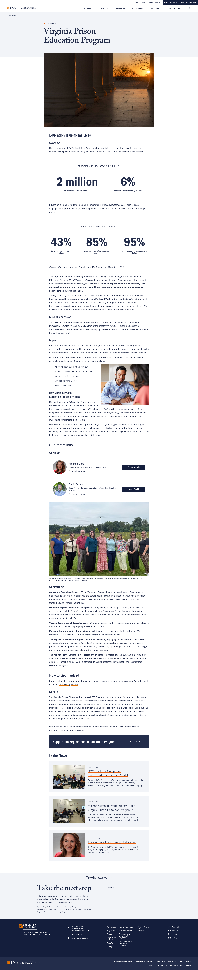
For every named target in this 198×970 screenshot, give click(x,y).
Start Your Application (188, 2)
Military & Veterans (126, 930)
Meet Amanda (133, 467)
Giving (109, 946)
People (109, 934)
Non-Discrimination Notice (123, 961)
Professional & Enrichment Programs (124, 936)
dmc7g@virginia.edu (78, 494)
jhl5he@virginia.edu (78, 730)
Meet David (134, 489)
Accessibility (160, 961)
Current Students (154, 2)
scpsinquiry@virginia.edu (79, 938)
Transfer (110, 943)
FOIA (181, 961)
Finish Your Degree (170, 2)
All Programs (174, 8)
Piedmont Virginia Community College (114, 299)
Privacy (188, 961)
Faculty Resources (126, 927)
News (143, 2)
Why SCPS (111, 930)
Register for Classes (111, 938)
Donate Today (134, 741)
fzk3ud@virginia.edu (78, 471)
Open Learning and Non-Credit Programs (126, 943)
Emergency (172, 961)
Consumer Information (144, 961)
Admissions (111, 927)
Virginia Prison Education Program (143, 929)
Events (136, 2)
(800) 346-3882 (77, 934)
